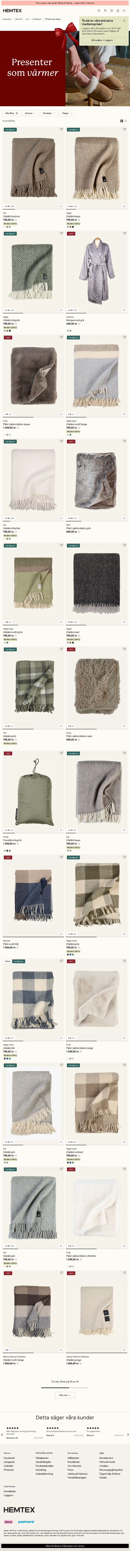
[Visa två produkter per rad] (121, 121)
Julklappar (36, 19)
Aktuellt (18, 19)
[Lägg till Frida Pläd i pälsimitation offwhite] (124, 1246)
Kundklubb (74, 1461)
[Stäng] (124, 21)
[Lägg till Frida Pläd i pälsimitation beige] (124, 1038)
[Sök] (99, 10)
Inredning (41, 1469)
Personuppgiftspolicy (111, 1469)
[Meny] (124, 10)
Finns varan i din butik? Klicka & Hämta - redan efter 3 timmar (65, 3)
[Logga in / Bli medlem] (105, 10)
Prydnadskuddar (44, 1465)
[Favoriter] (111, 10)
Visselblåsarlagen (77, 1477)
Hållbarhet (73, 1457)
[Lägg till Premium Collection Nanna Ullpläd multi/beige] (61, 1350)
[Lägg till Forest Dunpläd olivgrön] (61, 830)
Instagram (9, 1461)
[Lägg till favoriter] (61, 129)
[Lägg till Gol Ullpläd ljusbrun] (61, 206)
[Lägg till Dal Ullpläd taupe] (124, 830)
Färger (65, 113)
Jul (27, 19)
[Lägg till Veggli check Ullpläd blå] (61, 1038)
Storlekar (47, 113)
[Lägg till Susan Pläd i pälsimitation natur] (124, 726)
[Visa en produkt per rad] (125, 121)
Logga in (8, 1495)
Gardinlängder (43, 1461)
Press (70, 1469)
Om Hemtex (74, 1465)
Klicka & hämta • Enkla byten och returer (65, 1546)
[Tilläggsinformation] (15, 220)
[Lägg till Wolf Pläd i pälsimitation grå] (124, 518)
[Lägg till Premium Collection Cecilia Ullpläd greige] (124, 1350)
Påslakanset (42, 1457)
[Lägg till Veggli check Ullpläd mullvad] (124, 1142)
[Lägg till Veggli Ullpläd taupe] (124, 206)
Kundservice (106, 1457)
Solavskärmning (44, 1473)
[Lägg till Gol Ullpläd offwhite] (61, 518)
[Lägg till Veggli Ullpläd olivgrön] (61, 310)
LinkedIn (8, 1465)
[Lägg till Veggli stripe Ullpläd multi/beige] (124, 414)
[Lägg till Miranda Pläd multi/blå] (61, 934)
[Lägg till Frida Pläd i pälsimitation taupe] (61, 414)
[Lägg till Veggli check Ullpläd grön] (124, 934)
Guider (103, 1477)
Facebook (9, 1457)
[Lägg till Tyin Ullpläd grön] (61, 726)
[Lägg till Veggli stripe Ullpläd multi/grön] (61, 622)
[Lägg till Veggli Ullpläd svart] (124, 622)
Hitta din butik (107, 1461)
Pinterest (9, 1469)
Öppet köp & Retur (109, 1473)
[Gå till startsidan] (12, 10)
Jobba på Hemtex (77, 1473)
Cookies (103, 1465)
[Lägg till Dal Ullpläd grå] (61, 1142)
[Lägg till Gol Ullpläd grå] (61, 1246)
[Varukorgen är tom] (118, 10)
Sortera (28, 113)
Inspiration (7, 19)
